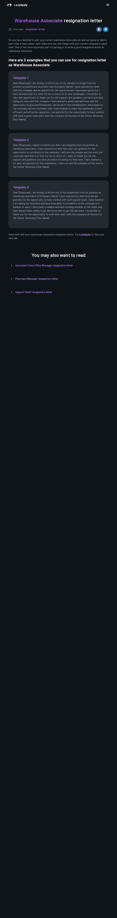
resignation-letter (35, 29)
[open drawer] (108, 5)
